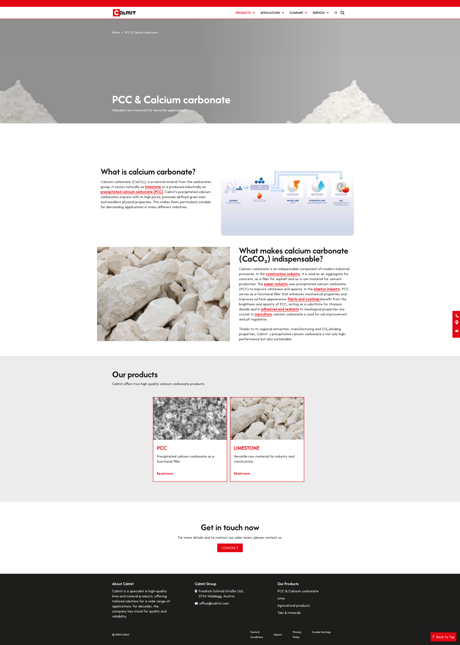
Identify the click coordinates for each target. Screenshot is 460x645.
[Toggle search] (342, 12)
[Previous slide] (108, 442)
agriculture (263, 314)
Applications (270, 13)
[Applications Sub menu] (283, 13)
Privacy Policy (297, 634)
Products (243, 13)
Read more (165, 473)
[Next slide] (352, 442)
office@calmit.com (214, 603)
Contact (230, 547)
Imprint (278, 634)
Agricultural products (293, 605)
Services (319, 13)
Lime (281, 598)
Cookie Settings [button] (321, 632)
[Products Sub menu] (254, 13)
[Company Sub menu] (306, 13)
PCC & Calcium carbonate (298, 591)
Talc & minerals (289, 612)
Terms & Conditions (256, 634)
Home (116, 32)
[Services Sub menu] (327, 13)
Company (296, 13)
